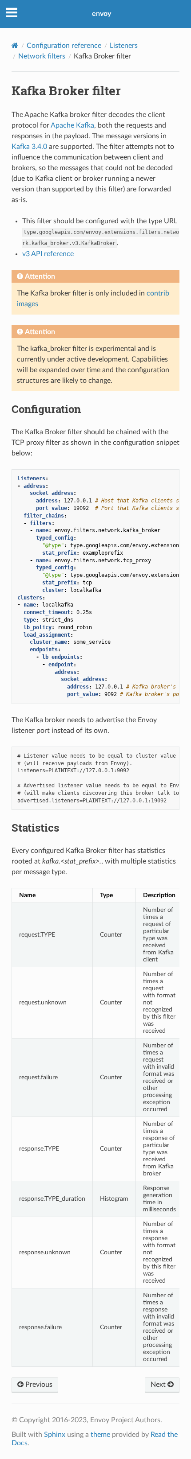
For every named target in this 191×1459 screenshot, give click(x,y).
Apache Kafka (72, 125)
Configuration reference (64, 45)
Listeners (124, 45)
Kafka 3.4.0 (29, 146)
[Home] (15, 45)
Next (159, 1384)
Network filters (41, 56)
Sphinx (54, 1434)
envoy (101, 13)
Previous (38, 1384)
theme (100, 1434)
